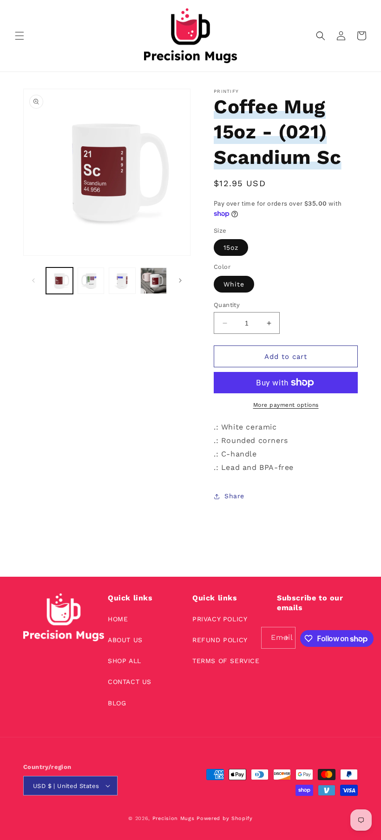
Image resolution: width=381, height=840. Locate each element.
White (233, 284)
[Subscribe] (285, 638)
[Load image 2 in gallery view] (91, 280)
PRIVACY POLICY (219, 619)
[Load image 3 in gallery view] (122, 280)
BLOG (117, 703)
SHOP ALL (124, 660)
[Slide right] (180, 280)
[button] (19, 36)
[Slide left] (33, 280)
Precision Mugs (173, 818)
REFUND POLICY (220, 640)
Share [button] (234, 496)
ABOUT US (125, 640)
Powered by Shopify (225, 818)
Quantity (227, 304)
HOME (118, 619)
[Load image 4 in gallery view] (153, 280)
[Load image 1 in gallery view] (59, 280)
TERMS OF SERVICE (226, 660)
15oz (230, 247)
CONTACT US (129, 681)
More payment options (286, 405)
